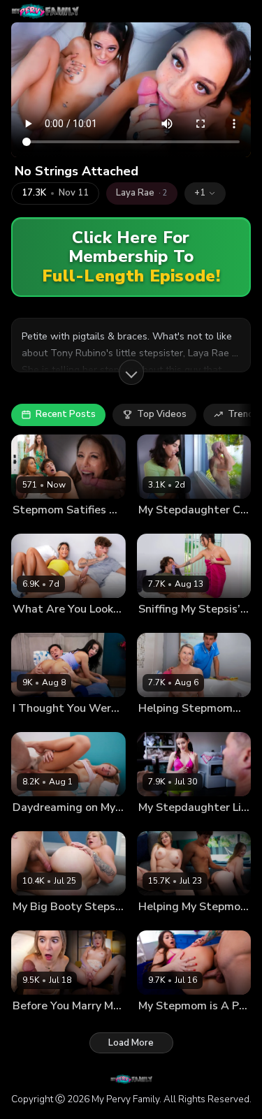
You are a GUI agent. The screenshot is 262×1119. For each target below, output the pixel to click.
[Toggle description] (131, 372)
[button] (205, 193)
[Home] (45, 11)
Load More (131, 1043)
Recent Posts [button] (66, 414)
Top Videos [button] (162, 414)
